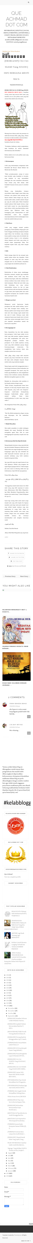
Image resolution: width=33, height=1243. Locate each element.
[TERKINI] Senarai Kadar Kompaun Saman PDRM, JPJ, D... (17, 1126)
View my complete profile (12, 877)
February (11, 1168)
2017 (7, 998)
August (10, 1153)
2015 (7, 1003)
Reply (29, 716)
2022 (7, 985)
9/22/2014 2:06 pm (15, 706)
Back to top (25, 1240)
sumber (6, 537)
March (10, 1166)
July (9, 1155)
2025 (7, 978)
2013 (7, 1173)
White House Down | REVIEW (17, 1096)
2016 (7, 1000)
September (11, 1016)
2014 (7, 1006)
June (9, 1158)
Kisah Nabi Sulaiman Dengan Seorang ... (14, 684)
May (9, 1161)
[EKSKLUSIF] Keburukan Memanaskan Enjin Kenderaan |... (15, 1108)
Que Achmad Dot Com (16, 19)
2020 (7, 990)
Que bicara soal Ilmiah (19, 566)
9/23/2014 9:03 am (15, 727)
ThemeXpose (17, 1235)
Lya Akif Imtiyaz (16, 724)
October (10, 1013)
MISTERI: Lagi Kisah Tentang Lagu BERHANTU (18, 935)
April (10, 1163)
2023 (7, 983)
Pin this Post (17, 561)
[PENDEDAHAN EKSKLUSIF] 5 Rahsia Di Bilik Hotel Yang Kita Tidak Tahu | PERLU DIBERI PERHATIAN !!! (15, 925)
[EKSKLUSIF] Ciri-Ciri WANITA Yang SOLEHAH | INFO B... (16, 1061)
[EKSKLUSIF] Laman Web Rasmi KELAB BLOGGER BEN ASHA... (16, 1075)
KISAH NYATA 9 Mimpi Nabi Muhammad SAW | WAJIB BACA (19, 914)
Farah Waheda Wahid (18, 703)
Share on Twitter (17, 557)
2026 (7, 975)
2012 (7, 1176)
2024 (7, 980)
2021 (7, 988)
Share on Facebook (17, 553)
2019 (7, 993)
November (11, 1011)
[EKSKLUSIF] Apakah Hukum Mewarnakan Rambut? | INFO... (17, 1026)
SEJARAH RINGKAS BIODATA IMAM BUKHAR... (15, 647)
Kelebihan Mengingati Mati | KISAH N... (14, 611)
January (10, 1171)
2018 (7, 995)
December (11, 1008)
